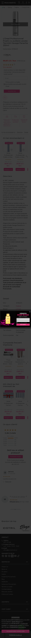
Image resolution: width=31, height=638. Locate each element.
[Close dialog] (29, 311)
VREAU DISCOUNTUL (23, 324)
